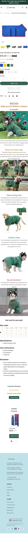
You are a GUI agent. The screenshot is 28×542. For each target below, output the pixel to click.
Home (1, 13)
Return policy (10, 510)
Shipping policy (10, 507)
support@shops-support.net (13, 479)
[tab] (11, 441)
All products (7, 13)
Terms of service (11, 504)
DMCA (8, 495)
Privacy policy (10, 502)
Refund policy (10, 513)
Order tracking (10, 489)
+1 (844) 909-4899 (11, 477)
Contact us (9, 487)
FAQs (8, 492)
